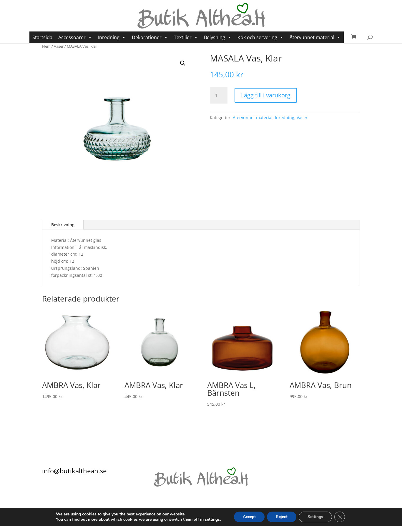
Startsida (42, 37)
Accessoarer (72, 37)
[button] (182, 63)
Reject (282, 517)
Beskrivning (62, 224)
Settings (315, 517)
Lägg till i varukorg (265, 95)
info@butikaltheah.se (74, 470)
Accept (249, 517)
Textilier (183, 37)
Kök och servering (257, 37)
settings (212, 519)
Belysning (214, 37)
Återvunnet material (312, 37)
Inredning (108, 37)
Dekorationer (147, 37)
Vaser (59, 46)
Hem (46, 46)
